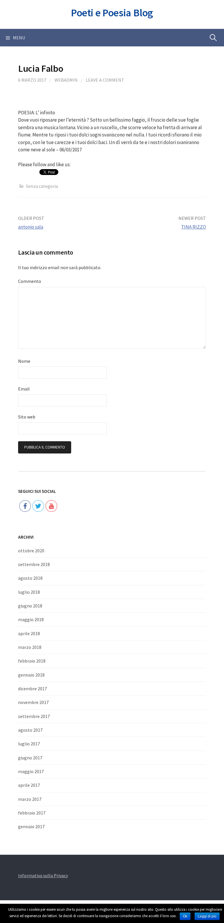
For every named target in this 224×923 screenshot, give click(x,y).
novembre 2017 (33, 702)
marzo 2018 (29, 647)
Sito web (26, 417)
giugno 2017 (30, 758)
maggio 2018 (31, 619)
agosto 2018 (30, 578)
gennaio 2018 (31, 675)
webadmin (66, 80)
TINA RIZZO (193, 227)
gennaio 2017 (31, 826)
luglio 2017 (29, 744)
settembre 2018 (34, 564)
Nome (24, 361)
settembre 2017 (34, 716)
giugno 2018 (30, 606)
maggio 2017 (31, 771)
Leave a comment (105, 80)
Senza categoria (42, 186)
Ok (185, 916)
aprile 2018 (29, 633)
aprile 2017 (29, 785)
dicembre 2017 (32, 688)
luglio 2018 (29, 592)
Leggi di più (207, 916)
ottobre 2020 (31, 551)
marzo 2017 (29, 799)
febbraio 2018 (32, 661)
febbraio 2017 (32, 813)
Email (24, 389)
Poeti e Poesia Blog (112, 12)
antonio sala (30, 227)
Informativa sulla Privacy (43, 875)
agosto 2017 (30, 730)
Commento (29, 281)
